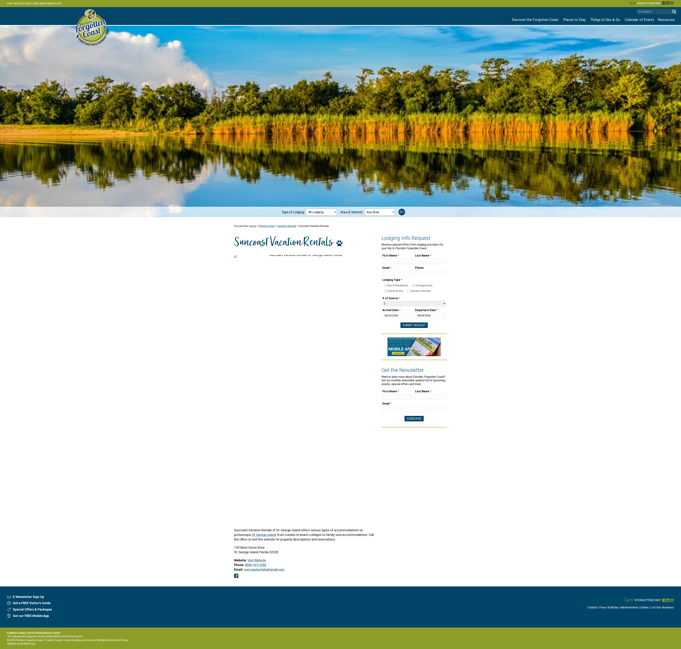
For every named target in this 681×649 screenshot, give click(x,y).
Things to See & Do (605, 20)
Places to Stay (574, 20)
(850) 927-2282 (256, 565)
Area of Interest (351, 212)
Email (386, 267)
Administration (629, 607)
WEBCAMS (40, 3)
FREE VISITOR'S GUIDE (19, 3)
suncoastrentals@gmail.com (264, 569)
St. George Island (264, 535)
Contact (592, 607)
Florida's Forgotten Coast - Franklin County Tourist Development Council (55, 640)
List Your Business (662, 607)
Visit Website (256, 560)
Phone (419, 267)
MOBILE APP (54, 3)
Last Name (423, 255)
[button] (674, 12)
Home (253, 226)
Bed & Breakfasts (397, 285)
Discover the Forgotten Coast (535, 20)
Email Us (78, 636)
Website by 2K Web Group (21, 643)
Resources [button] (666, 20)
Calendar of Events (639, 20)
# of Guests (391, 298)
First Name (390, 255)
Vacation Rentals (286, 226)
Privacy (124, 640)
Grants (644, 607)
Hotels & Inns (395, 291)
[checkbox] (385, 286)
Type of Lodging (293, 212)
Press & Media (608, 607)
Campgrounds (424, 285)
